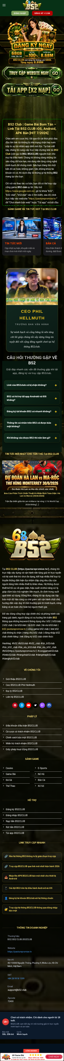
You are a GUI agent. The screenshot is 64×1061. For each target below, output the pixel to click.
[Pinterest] (15, 705)
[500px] (21, 705)
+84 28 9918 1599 (16, 978)
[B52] (32, 5)
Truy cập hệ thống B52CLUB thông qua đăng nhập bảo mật (30, 909)
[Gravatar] (49, 705)
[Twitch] (42, 705)
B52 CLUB (11, 569)
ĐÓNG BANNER (31, 1051)
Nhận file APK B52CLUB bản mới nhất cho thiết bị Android (30, 877)
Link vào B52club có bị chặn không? (32, 385)
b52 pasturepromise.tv (14, 629)
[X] (35, 705)
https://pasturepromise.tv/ (42, 198)
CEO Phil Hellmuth (32, 314)
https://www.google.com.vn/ (20, 191)
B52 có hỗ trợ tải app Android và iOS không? (32, 398)
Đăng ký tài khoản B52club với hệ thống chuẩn (28, 898)
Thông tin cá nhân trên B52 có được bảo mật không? (32, 424)
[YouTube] (28, 705)
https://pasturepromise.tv (20, 951)
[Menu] (4, 5)
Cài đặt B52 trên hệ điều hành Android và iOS (28, 888)
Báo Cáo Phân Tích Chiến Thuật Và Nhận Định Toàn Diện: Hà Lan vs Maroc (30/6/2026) (32, 494)
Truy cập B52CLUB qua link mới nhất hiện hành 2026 (31, 866)
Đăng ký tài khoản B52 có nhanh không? (32, 411)
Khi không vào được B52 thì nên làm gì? (32, 437)
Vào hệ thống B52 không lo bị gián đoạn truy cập (30, 856)
